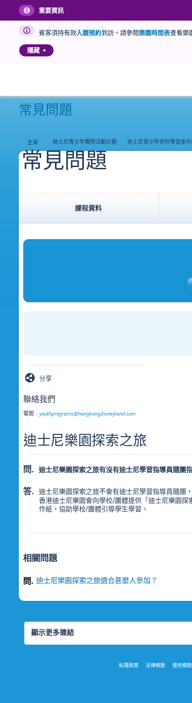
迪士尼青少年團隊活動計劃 (85, 142)
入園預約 (88, 33)
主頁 (32, 142)
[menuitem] (44, 50)
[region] (36, 50)
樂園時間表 (154, 33)
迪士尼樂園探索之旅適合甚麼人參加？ (97, 580)
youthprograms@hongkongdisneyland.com (87, 414)
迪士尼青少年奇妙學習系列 (159, 142)
